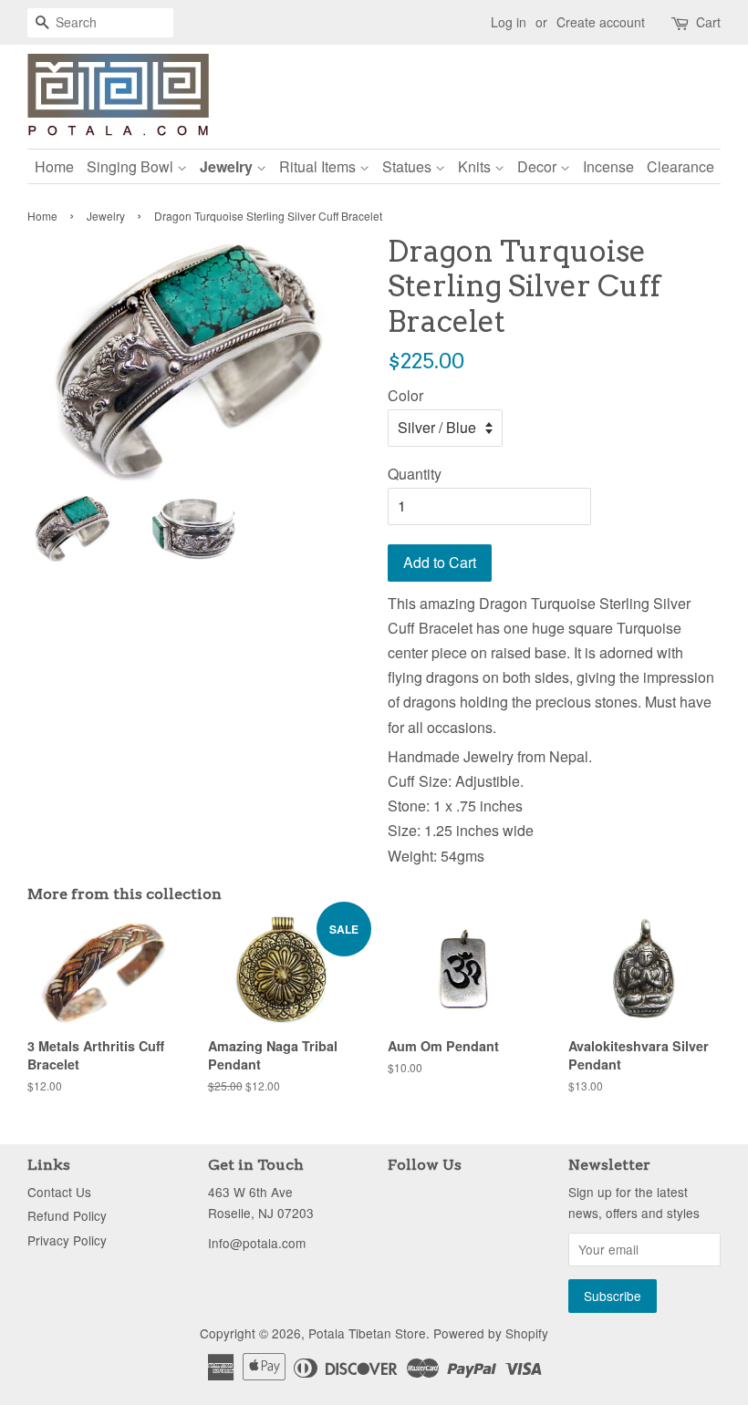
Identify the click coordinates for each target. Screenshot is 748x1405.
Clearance (680, 166)
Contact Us (59, 1192)
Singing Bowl (132, 166)
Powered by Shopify (490, 1333)
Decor (538, 166)
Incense (608, 166)
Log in (508, 22)
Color (405, 395)
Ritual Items (319, 166)
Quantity (415, 473)
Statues (408, 166)
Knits (476, 166)
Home (54, 166)
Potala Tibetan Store (367, 1333)
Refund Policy (67, 1215)
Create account (600, 22)
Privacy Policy (67, 1240)
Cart (708, 22)
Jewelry (228, 166)
